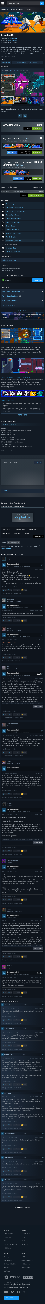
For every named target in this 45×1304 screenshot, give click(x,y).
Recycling (25, 1244)
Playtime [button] (17, 533)
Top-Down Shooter (19, 62)
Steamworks (8, 1241)
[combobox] (23, 3)
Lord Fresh (10, 599)
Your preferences (19, 506)
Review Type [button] (6, 529)
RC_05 (9, 558)
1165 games (10, 669)
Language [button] (32, 529)
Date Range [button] (6, 533)
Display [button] (27, 533)
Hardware (25, 1241)
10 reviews (10, 726)
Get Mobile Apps (11, 1298)
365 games (10, 601)
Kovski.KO (10, 803)
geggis (9, 909)
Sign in (3, 109)
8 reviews (18, 968)
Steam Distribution (10, 1244)
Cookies (7, 1267)
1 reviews (9, 560)
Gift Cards (7, 1248)
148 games (10, 763)
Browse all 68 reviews (22, 1207)
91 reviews (19, 669)
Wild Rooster (12, 40)
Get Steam (25, 1257)
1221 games (10, 630)
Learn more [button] (38, 280)
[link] (24, 152)
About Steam (8, 1234)
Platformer (6, 62)
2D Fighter (33, 62)
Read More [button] (38, 706)
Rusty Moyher (12, 38)
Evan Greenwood (12, 860)
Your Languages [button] (12, 542)
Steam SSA (7, 1237)
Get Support (26, 1264)
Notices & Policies (10, 1264)
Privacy (6, 1257)
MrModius (10, 966)
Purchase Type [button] (20, 529)
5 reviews (9, 805)
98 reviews (18, 911)
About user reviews (6, 506)
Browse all (37, 187)
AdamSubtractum (12, 723)
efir (8, 667)
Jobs (23, 1237)
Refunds (7, 1271)
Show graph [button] (37, 536)
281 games (10, 968)
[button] (4, 9)
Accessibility (8, 1260)
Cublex (9, 761)
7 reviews (18, 630)
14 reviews (19, 601)
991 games (10, 911)
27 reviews (18, 763)
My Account (26, 1267)
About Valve (26, 1234)
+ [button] (41, 62)
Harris (9, 628)
